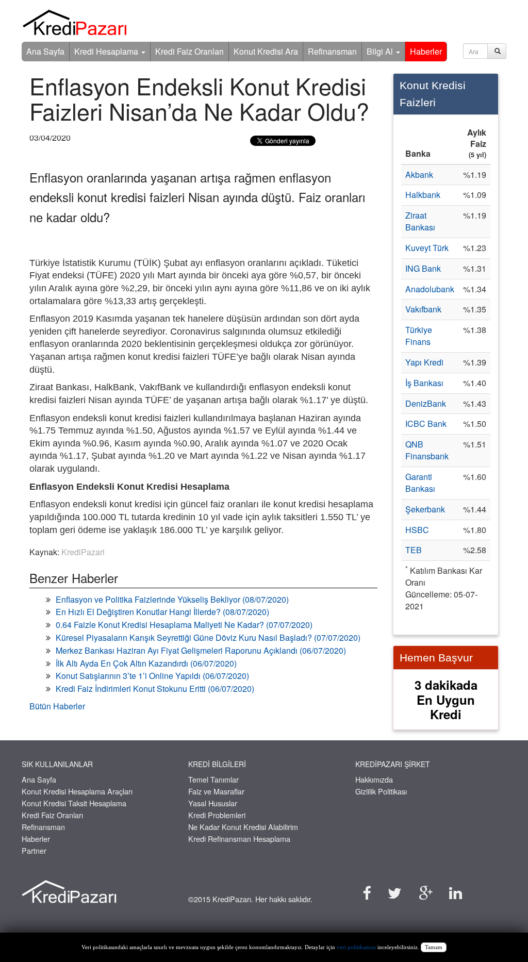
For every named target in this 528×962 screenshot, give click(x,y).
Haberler (426, 51)
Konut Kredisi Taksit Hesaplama (74, 803)
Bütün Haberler (57, 706)
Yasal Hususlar (212, 803)
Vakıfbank (423, 309)
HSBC (417, 530)
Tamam (433, 947)
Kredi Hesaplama (107, 51)
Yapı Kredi (424, 362)
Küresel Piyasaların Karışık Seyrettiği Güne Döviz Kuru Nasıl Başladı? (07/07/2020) (208, 637)
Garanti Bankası (420, 482)
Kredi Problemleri (216, 814)
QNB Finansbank (427, 450)
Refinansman (332, 51)
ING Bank (423, 268)
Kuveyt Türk (427, 248)
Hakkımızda (374, 779)
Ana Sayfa (45, 51)
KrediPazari (83, 552)
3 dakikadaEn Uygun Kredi (446, 699)
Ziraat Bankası (420, 221)
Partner (34, 850)
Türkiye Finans (418, 335)
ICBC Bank (426, 423)
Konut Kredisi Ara (266, 51)
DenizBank (425, 403)
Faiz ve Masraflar (216, 791)
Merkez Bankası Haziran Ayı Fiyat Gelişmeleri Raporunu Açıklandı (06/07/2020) (201, 650)
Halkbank (422, 195)
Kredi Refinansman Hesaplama (239, 838)
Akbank (419, 174)
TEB (413, 550)
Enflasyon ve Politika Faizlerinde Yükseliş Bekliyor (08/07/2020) (172, 599)
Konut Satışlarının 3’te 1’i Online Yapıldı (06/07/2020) (152, 676)
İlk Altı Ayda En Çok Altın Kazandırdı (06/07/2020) (146, 663)
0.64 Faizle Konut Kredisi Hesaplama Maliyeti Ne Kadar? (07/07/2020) (184, 625)
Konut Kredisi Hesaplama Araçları (77, 791)
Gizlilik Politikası (381, 791)
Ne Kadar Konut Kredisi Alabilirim (243, 826)
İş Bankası (424, 383)
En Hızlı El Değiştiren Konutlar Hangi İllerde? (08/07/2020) (162, 612)
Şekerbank (425, 509)
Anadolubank (429, 289)
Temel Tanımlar (213, 779)
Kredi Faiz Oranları (189, 51)
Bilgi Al (381, 51)
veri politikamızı (356, 947)
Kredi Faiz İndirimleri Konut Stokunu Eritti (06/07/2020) (155, 688)
